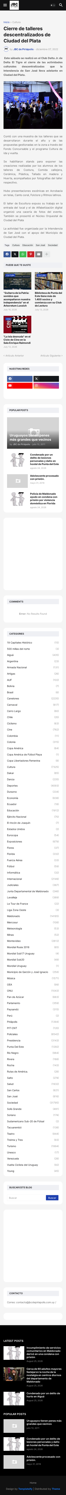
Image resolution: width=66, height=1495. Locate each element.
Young (33, 1170)
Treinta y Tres (33, 1139)
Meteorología (33, 928)
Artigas (33, 673)
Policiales (33, 1034)
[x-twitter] (46, 379)
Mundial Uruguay (33, 965)
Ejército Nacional (33, 816)
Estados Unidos (33, 829)
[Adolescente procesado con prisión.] (17, 481)
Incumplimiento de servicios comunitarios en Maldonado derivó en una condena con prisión (44, 1352)
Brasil (33, 692)
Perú (33, 1015)
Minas (33, 934)
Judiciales (33, 884)
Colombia (33, 735)
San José (40, 245)
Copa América (33, 748)
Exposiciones (33, 841)
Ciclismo (33, 723)
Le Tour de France (33, 903)
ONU (33, 990)
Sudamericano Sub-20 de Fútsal (33, 1121)
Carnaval (33, 704)
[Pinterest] (30, 254)
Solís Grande (33, 1108)
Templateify (25, 1488)
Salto (33, 1077)
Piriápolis (33, 1021)
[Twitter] (14, 254)
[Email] (38, 254)
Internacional (33, 878)
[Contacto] (46, 392)
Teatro (33, 1133)
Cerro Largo (33, 711)
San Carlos (33, 1090)
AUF (33, 679)
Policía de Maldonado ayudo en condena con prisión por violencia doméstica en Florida (43, 498)
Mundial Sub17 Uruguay (33, 953)
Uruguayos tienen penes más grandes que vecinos (44, 1422)
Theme (56, 1488)
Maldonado (33, 916)
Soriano (33, 1115)
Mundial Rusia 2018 (33, 947)
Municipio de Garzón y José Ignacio (33, 971)
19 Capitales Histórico (33, 642)
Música (33, 978)
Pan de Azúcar (33, 996)
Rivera (33, 1059)
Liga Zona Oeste (33, 909)
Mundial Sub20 (33, 959)
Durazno (33, 791)
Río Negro (33, 1052)
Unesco (33, 1152)
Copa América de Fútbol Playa (33, 754)
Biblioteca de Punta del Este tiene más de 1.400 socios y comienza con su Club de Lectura (48, 299)
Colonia (33, 741)
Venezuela (33, 1158)
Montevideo (33, 940)
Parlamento (33, 1003)
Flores (33, 847)
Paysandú (33, 1009)
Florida (33, 853)
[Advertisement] (33, 554)
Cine (33, 729)
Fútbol (33, 866)
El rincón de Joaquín (33, 822)
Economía (33, 797)
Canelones (33, 698)
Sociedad (52, 245)
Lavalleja (33, 897)
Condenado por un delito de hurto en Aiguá (43, 1395)
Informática (33, 872)
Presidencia (33, 1040)
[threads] (20, 392)
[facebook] (20, 379)
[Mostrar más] (46, 254)
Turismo (33, 1146)
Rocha (33, 1065)
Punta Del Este (33, 1046)
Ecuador (33, 804)
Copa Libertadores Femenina (33, 760)
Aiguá (33, 654)
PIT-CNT (33, 1028)
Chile (33, 717)
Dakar (33, 773)
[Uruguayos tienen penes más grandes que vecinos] (14, 1426)
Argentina (33, 661)
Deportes (33, 785)
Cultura (16, 22)
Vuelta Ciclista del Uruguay (33, 1164)
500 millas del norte (33, 648)
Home (33, 1482)
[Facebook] (7, 254)
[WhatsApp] (22, 254)
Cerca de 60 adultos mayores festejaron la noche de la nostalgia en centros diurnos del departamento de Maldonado (44, 1375)
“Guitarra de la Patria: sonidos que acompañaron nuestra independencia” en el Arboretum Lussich (17, 299)
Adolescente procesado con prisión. (44, 477)
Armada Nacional (33, 667)
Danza (33, 779)
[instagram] (46, 386)
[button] (5, 5)
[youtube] (20, 386)
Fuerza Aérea (33, 860)
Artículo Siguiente (50, 355)
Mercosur (33, 922)
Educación (28, 245)
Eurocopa (33, 835)
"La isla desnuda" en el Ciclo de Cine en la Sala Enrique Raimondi (17, 339)
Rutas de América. (33, 1071)
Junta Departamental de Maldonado (33, 891)
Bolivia (33, 686)
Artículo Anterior (14, 355)
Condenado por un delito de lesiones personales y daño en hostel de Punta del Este (44, 459)
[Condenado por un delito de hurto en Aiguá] (14, 1398)
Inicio (7, 22)
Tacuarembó (33, 1127)
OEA (33, 984)
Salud (33, 1083)
